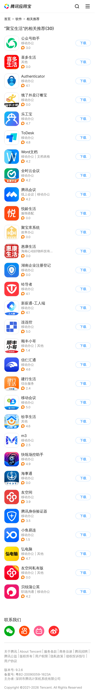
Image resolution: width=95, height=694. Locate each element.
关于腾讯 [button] (10, 651)
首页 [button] (7, 19)
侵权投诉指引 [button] (75, 656)
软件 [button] (18, 19)
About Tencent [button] (30, 651)
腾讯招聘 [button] (81, 651)
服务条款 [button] (50, 651)
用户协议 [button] (10, 661)
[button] (17, 6)
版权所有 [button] (26, 656)
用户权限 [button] (41, 656)
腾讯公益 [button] (10, 656)
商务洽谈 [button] (65, 651)
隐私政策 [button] (56, 656)
